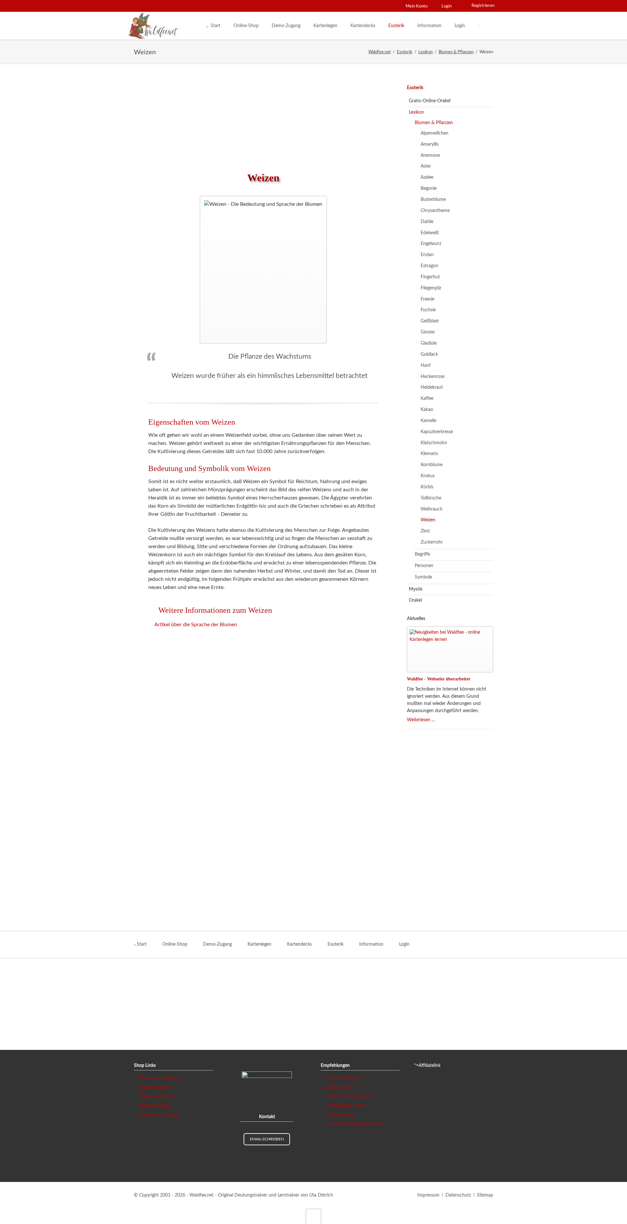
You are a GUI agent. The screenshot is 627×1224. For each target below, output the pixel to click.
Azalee (427, 177)
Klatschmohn (434, 443)
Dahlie (427, 222)
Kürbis (427, 487)
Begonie (429, 188)
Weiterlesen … (421, 720)
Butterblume (433, 199)
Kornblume (431, 465)
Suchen (487, 26)
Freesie (427, 299)
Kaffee (427, 398)
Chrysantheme (435, 210)
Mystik (416, 589)
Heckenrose (432, 376)
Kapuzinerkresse (437, 432)
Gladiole (429, 343)
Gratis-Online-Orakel (429, 101)
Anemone (430, 155)
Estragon (429, 266)
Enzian (427, 255)
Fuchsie (428, 310)
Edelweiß (430, 233)
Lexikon (416, 112)
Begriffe (422, 554)
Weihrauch (431, 509)
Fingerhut (430, 277)
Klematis (429, 453)
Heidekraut (432, 387)
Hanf (426, 365)
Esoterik (415, 88)
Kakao (427, 409)
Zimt (425, 531)
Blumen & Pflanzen (434, 123)
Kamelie (428, 420)
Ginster (428, 332)
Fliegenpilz (431, 288)
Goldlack (429, 354)
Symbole (423, 577)
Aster (426, 166)
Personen (424, 565)
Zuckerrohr (432, 542)
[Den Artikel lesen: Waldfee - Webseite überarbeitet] (450, 649)
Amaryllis (430, 144)
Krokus (428, 476)
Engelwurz (431, 243)
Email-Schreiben (267, 1139)
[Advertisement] (263, 117)
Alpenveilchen (434, 133)
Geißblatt (430, 321)
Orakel (415, 600)
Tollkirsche (431, 498)
